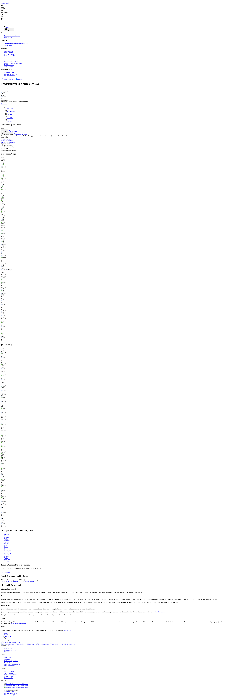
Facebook (21, 79)
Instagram (25, 685)
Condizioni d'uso (9, 72)
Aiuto (7, 27)
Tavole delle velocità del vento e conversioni (16, 43)
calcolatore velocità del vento (18, 623)
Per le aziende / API (9, 56)
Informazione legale (9, 75)
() (7, 140)
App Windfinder (8, 51)
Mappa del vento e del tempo (12, 36)
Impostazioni (10, 30)
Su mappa (4, 104)
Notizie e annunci (9, 65)
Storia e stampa (8, 52)
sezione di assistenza (159, 612)
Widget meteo (8, 45)
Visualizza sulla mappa (9, 79)
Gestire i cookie (8, 66)
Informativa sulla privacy (11, 74)
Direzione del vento (6, 139)
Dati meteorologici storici (11, 62)
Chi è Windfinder (9, 54)
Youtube (25, 687)
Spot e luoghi (8, 37)
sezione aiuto (67, 630)
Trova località (6, 572)
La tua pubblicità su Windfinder (13, 63)
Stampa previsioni (8, 134)
